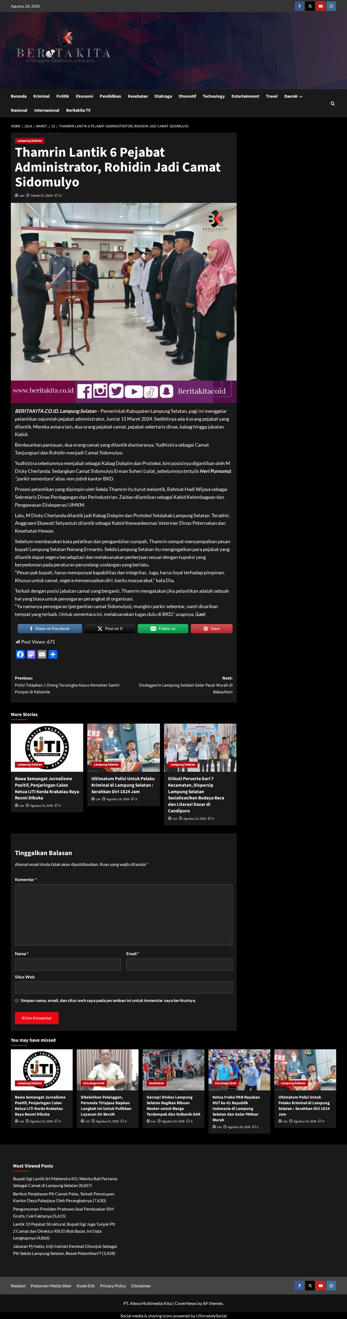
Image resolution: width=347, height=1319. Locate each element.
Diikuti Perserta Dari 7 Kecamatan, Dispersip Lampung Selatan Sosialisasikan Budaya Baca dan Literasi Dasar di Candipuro (196, 795)
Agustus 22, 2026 (41, 805)
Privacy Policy (113, 1285)
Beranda (19, 96)
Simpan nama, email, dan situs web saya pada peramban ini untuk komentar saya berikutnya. (108, 1000)
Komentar (26, 879)
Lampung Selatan (29, 141)
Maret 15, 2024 (42, 195)
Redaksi (18, 1285)
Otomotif (187, 96)
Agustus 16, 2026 (239, 1127)
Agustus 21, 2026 (107, 1121)
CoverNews (186, 1303)
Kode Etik (86, 1285)
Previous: (67, 685)
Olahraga (163, 96)
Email (132, 953)
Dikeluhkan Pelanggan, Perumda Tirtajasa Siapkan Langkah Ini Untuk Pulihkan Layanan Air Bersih (106, 1105)
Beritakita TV (78, 110)
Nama (21, 953)
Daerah (291, 96)
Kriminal (41, 96)
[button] (332, 103)
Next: (185, 685)
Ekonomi (84, 96)
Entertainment (245, 96)
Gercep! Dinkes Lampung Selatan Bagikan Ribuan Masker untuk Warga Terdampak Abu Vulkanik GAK (173, 1105)
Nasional (19, 110)
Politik (62, 96)
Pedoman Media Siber (51, 1285)
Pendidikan (110, 96)
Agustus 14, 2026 (118, 799)
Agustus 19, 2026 (173, 1121)
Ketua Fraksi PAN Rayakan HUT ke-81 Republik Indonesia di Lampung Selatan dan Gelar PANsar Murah (236, 1108)
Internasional (46, 110)
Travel (272, 96)
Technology (214, 96)
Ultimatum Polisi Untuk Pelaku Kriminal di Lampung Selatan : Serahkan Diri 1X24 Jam (123, 785)
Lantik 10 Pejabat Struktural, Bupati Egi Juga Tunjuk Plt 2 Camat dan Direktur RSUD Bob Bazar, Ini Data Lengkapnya (64, 1230)
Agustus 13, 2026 (194, 818)
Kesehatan (138, 96)
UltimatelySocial (211, 1315)
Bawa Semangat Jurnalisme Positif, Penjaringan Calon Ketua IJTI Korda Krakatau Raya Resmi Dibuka (47, 788)
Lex (22, 195)
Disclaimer (141, 1285)
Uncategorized (93, 1083)
